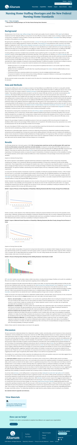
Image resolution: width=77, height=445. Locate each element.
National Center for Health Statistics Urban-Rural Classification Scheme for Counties (46, 105)
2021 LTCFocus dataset (37, 111)
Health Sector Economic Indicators (46, 381)
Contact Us (13, 424)
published (27, 89)
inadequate (45, 373)
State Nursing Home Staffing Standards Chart (46, 285)
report (60, 34)
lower (52, 343)
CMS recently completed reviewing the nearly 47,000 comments (35, 45)
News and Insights (14, 21)
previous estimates (62, 54)
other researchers (65, 340)
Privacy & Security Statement (41, 441)
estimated (7, 54)
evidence (50, 69)
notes (8, 279)
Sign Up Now (62, 433)
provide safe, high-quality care (56, 373)
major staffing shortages (25, 34)
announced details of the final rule (61, 45)
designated (61, 106)
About (44, 438)
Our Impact (28, 436)
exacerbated (56, 37)
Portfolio (27, 434)
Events (44, 435)
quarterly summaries (31, 91)
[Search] (71, 4)
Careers (64, 1)
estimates (39, 378)
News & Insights (46, 433)
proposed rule (43, 43)
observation (7, 177)
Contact (70, 1)
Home (6, 21)
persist (19, 39)
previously (16, 373)
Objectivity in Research (28, 441)
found (30, 150)
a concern (37, 42)
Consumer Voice (67, 285)
